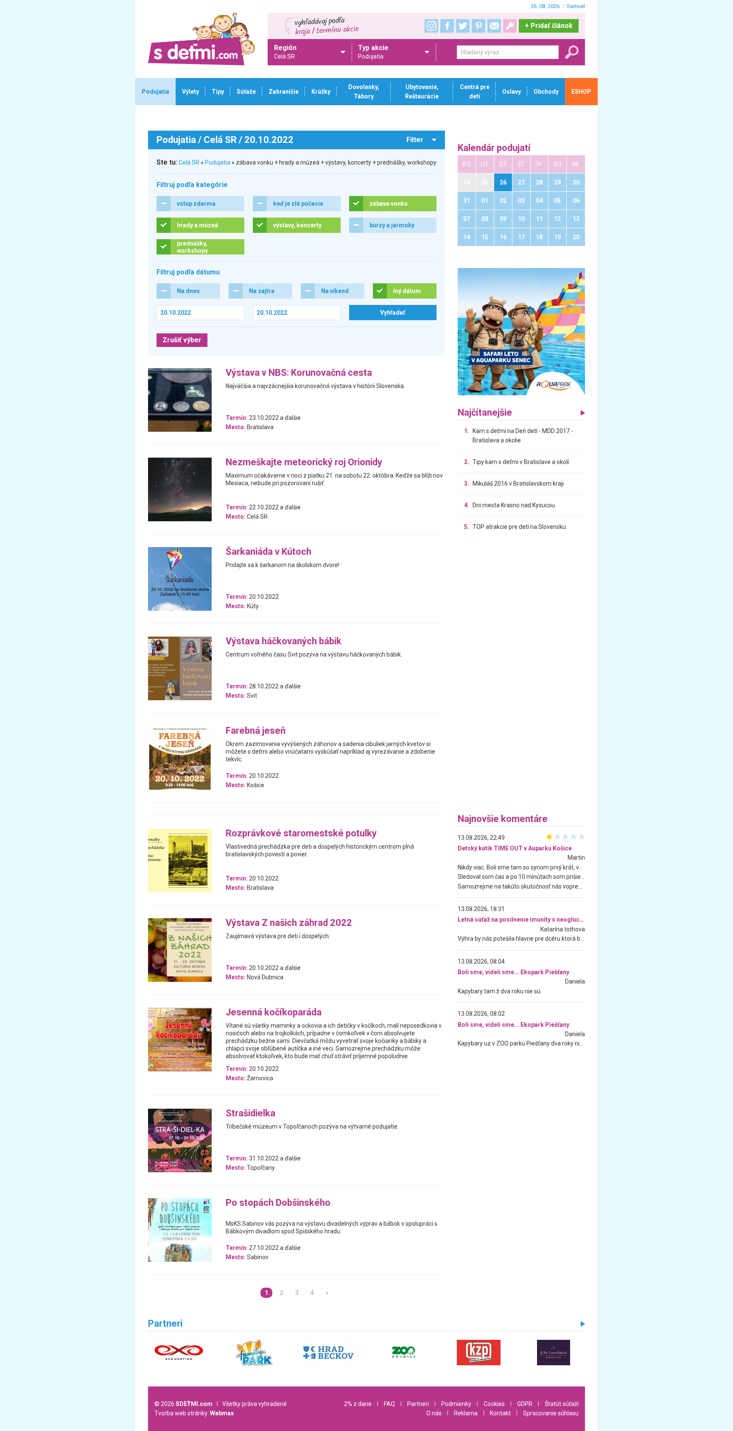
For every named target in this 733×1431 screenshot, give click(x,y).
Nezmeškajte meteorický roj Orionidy (304, 462)
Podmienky (456, 1403)
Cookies (494, 1403)
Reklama (466, 1413)
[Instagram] (431, 26)
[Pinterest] (478, 26)
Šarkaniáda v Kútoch (268, 552)
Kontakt (500, 1413)
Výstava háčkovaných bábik (283, 641)
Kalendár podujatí (494, 148)
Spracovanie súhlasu (551, 1413)
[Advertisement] (521, 674)
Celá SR (189, 162)
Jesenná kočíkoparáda (274, 1012)
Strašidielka (250, 1113)
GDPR (524, 1403)
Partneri (418, 1403)
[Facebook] (447, 26)
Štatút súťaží (562, 1403)
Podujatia (217, 162)
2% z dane (358, 1403)
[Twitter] (463, 26)
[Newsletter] (494, 26)
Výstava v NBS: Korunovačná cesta (299, 373)
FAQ (389, 1403)
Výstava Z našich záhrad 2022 (289, 923)
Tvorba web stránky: (194, 1413)
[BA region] (521, 331)
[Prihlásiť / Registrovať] (510, 26)
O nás (434, 1413)
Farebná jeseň (255, 731)
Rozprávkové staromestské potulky (301, 833)
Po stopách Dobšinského (278, 1203)
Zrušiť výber (181, 340)
